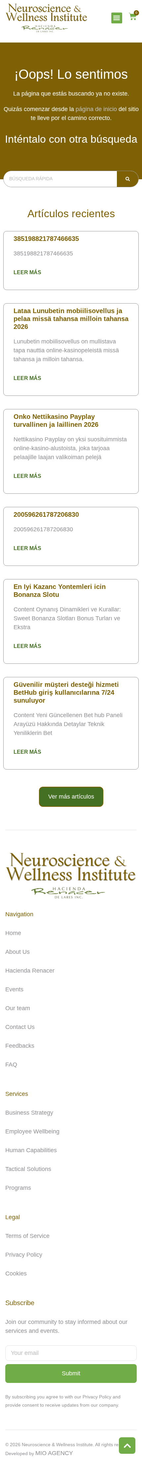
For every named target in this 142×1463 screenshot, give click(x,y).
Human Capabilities (31, 1150)
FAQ (11, 1064)
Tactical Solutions (28, 1169)
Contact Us (20, 1027)
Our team (17, 1008)
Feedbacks (19, 1045)
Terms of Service (27, 1236)
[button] (116, 18)
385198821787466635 (46, 238)
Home (13, 933)
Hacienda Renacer (29, 970)
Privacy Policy (23, 1254)
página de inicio (96, 109)
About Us (17, 952)
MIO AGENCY (54, 1453)
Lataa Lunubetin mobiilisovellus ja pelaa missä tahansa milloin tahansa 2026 (71, 318)
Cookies (16, 1273)
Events (14, 989)
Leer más (27, 272)
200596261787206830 (46, 514)
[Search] (127, 179)
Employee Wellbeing (32, 1131)
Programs (18, 1188)
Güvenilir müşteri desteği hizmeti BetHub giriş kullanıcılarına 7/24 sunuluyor (66, 692)
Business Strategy (29, 1112)
